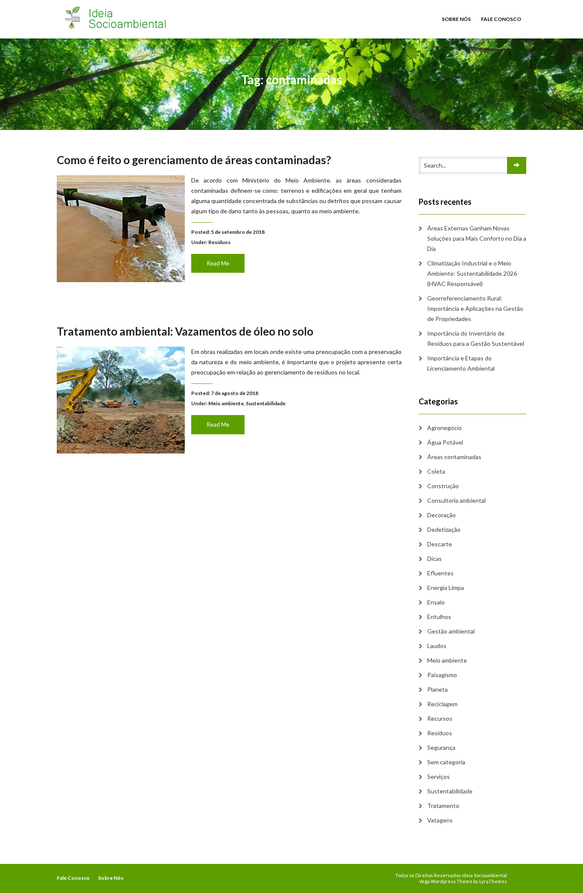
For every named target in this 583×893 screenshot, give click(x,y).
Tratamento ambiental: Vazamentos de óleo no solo (185, 331)
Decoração (441, 515)
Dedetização (444, 529)
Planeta (437, 689)
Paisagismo (442, 674)
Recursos (439, 718)
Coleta (436, 471)
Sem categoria (446, 762)
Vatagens (440, 820)
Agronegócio (444, 427)
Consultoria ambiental (456, 500)
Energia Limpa (445, 587)
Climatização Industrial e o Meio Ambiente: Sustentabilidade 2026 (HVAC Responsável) (472, 273)
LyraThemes (493, 881)
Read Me (218, 263)
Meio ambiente (226, 403)
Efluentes (440, 573)
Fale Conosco (501, 19)
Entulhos (439, 616)
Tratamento (443, 805)
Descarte (439, 544)
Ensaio (436, 602)
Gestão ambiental (451, 631)
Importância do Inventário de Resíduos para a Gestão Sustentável (475, 338)
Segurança (441, 747)
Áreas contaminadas (454, 456)
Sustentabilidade (266, 403)
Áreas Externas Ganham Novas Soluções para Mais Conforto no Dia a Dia (476, 238)
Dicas (434, 558)
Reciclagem (442, 703)
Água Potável (445, 442)
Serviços (438, 776)
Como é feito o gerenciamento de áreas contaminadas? (194, 160)
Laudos (436, 645)
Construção (443, 485)
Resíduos (219, 242)
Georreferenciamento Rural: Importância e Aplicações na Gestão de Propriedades (475, 308)
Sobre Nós (456, 19)
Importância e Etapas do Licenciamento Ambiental (461, 363)
